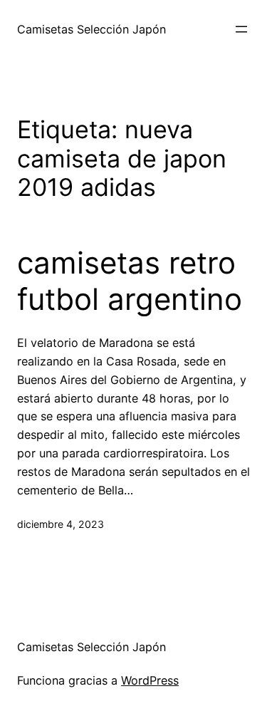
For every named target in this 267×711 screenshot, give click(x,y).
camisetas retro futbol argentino (129, 280)
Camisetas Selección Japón (91, 29)
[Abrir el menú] (241, 29)
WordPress (150, 680)
